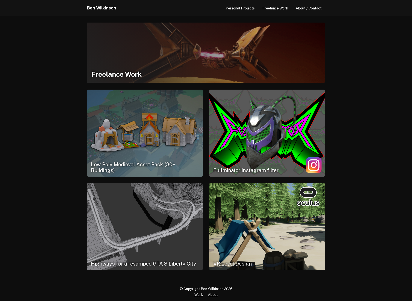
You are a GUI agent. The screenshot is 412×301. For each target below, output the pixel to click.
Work (198, 295)
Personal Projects (240, 8)
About (213, 295)
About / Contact (309, 8)
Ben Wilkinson (101, 8)
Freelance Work (275, 8)
